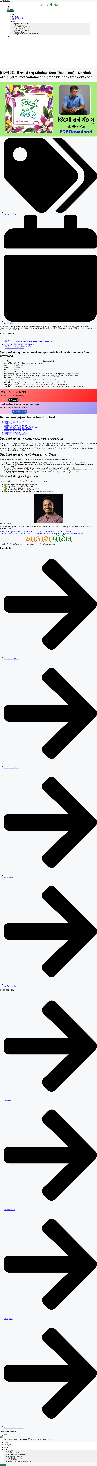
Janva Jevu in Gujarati (21, 28)
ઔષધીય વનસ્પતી (19, 25)
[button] (8, 7)
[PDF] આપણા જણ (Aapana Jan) (14, 432)
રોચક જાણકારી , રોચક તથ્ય (23, 27)
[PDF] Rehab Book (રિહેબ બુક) (14, 422)
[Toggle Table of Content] (1, 338)
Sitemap (13, 20)
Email (2, 1435)
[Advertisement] (48, 52)
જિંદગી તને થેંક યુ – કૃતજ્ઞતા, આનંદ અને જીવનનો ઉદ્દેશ (20, 344)
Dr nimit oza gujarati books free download (17, 343)
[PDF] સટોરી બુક (9, 423)
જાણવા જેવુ (14, 16)
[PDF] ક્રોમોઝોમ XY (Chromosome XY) (17, 425)
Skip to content (5, 1)
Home (12, 15)
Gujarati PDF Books (17, 18)
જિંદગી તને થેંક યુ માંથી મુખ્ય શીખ (14, 348)
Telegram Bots (19, 32)
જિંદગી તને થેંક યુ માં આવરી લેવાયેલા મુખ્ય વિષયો (18, 346)
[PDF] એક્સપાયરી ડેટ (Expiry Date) (15, 434)
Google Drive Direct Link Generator (26, 34)
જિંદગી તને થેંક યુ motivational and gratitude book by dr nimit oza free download (28, 341)
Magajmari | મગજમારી (21, 30)
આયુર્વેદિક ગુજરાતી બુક (21, 23)
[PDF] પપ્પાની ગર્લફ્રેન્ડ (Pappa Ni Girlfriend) (18, 429)
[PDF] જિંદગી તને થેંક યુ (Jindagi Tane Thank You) (20, 427)
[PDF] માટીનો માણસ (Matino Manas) (15, 430)
